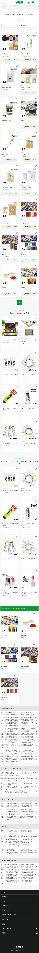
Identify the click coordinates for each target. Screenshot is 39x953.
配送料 (3, 901)
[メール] (37, 2)
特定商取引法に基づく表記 (9, 915)
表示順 (23, 25)
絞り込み (4, 25)
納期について (5, 919)
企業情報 (4, 933)
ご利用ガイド (5, 892)
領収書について (6, 924)
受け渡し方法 (5, 910)
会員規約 (4, 896)
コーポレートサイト (7, 928)
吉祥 (11, 313)
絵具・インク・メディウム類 (12, 461)
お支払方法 (5, 906)
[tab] (10, 25)
